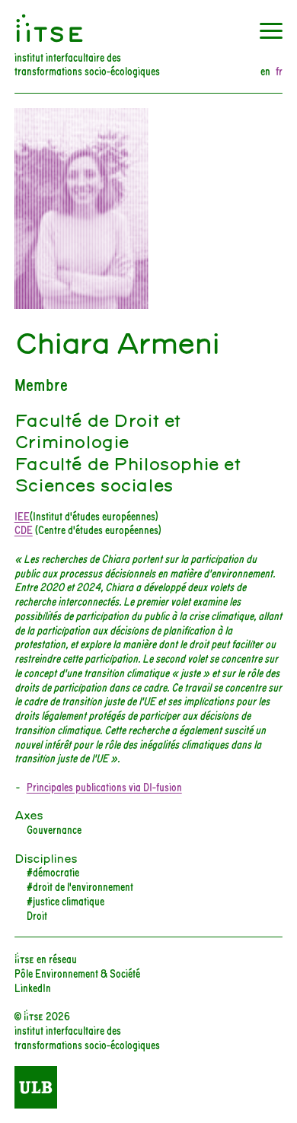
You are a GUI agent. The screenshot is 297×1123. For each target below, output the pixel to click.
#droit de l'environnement (80, 886)
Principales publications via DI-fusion (104, 786)
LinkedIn (32, 987)
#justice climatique (65, 900)
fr (279, 71)
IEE (22, 515)
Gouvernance (54, 828)
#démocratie (53, 871)
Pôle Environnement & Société (77, 972)
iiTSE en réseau (45, 958)
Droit (37, 914)
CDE (23, 529)
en (265, 71)
